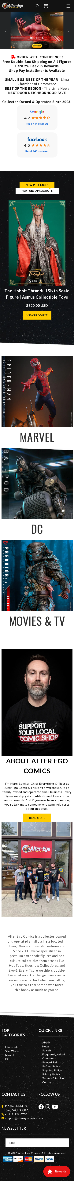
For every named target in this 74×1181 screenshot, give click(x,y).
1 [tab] (23, 336)
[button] (37, 6)
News (46, 1046)
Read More (37, 817)
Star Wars (11, 1051)
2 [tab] (28, 336)
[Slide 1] (40, 45)
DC (7, 1059)
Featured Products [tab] (37, 190)
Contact (47, 1082)
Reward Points (51, 1062)
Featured (11, 1047)
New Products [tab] (37, 185)
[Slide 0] (33, 45)
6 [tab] (51, 336)
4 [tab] (40, 336)
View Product (37, 315)
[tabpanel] (37, 266)
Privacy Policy (51, 1074)
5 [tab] (45, 336)
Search (46, 1050)
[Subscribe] (65, 1142)
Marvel (9, 1055)
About (46, 1042)
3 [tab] (34, 336)
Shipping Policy (52, 1070)
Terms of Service (53, 1078)
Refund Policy (51, 1066)
